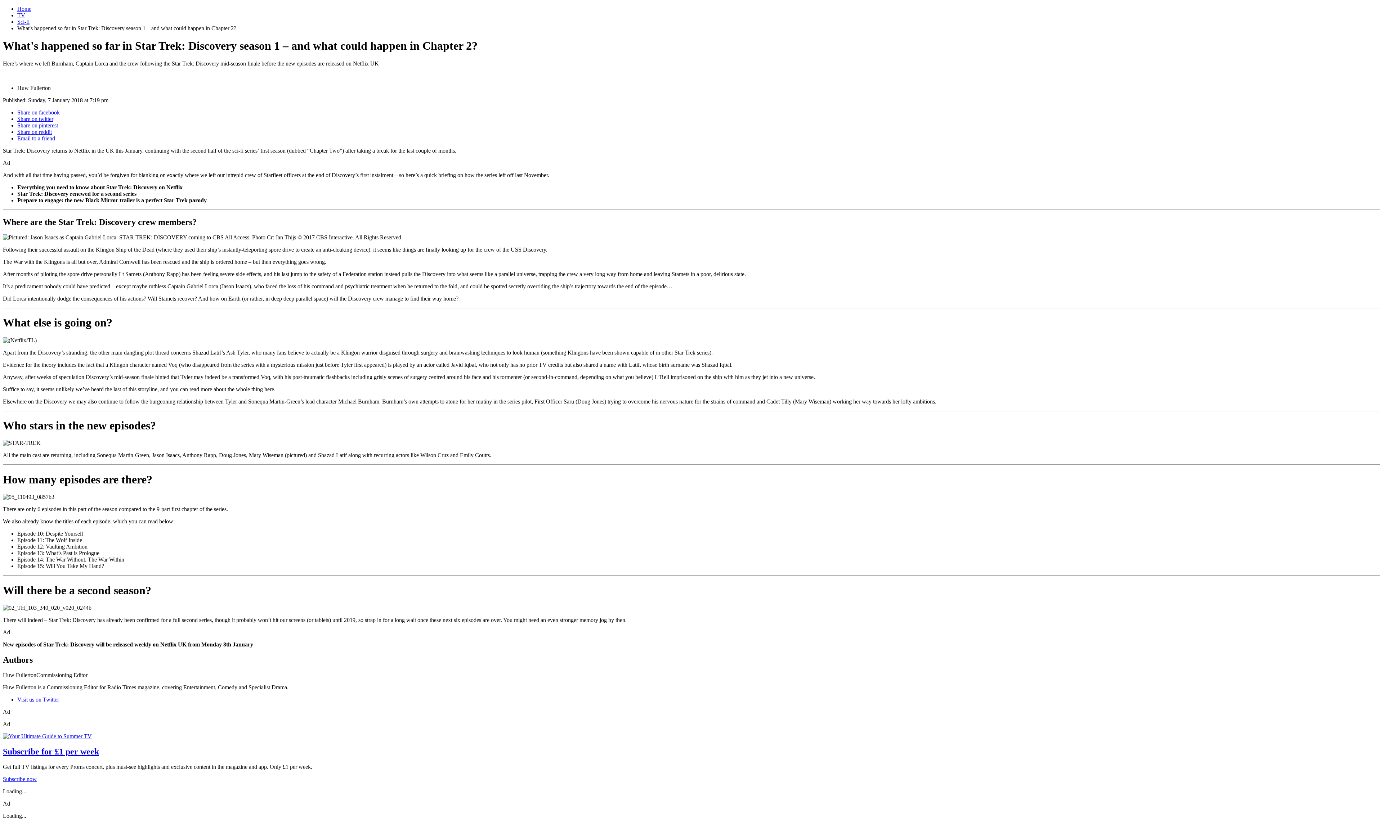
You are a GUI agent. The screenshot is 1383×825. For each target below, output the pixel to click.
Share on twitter (35, 119)
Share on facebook (38, 112)
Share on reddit (34, 132)
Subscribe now (20, 779)
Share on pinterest (37, 125)
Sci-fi (23, 22)
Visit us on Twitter (38, 699)
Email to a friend (36, 138)
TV (21, 15)
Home (24, 9)
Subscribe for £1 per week (51, 751)
